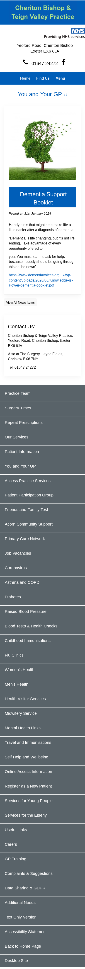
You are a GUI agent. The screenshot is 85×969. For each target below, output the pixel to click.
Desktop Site (16, 960)
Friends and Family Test (26, 509)
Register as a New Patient (28, 786)
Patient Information (22, 451)
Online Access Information (28, 771)
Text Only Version (20, 917)
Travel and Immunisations (28, 742)
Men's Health (16, 684)
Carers (11, 844)
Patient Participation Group (29, 495)
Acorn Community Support (29, 524)
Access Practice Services (28, 480)
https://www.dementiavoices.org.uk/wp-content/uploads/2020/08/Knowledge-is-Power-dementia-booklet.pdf (41, 280)
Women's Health (19, 669)
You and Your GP (20, 466)
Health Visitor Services (25, 699)
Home (25, 78)
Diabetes (13, 597)
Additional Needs (20, 902)
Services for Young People (29, 800)
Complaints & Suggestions (29, 873)
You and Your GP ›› (43, 94)
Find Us (43, 78)
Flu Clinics (14, 655)
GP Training (15, 859)
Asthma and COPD (22, 582)
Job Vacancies (18, 553)
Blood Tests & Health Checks (31, 626)
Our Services (16, 437)
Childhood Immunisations (28, 640)
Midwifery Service (21, 713)
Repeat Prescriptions (24, 422)
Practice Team (18, 393)
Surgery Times (18, 408)
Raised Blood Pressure (25, 611)
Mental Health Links (23, 728)
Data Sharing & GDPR (25, 888)
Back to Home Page (23, 946)
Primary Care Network (25, 538)
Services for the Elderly (26, 815)
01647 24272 (44, 63)
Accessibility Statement (26, 931)
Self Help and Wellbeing (26, 757)
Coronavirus (16, 568)
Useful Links (16, 830)
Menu (60, 78)
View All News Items (20, 302)
